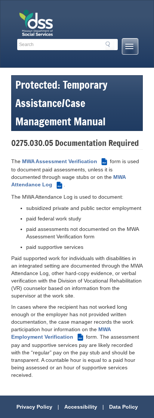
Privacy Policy (34, 407)
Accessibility (80, 407)
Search (109, 45)
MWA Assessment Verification (64, 161)
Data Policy (123, 407)
